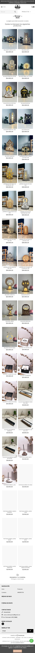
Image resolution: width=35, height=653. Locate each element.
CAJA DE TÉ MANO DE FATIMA (10, 402)
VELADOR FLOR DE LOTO (9, 50)
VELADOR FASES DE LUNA (9, 129)
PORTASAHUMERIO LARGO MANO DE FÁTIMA (25, 567)
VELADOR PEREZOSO (25, 321)
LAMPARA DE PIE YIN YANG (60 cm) (9, 240)
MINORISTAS (21, 592)
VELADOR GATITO (25, 295)
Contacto (4, 592)
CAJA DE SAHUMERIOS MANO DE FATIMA (10, 458)
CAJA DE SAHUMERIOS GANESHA (9, 430)
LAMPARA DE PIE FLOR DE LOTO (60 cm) (25, 157)
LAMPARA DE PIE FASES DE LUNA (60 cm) (25, 240)
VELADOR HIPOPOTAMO (9, 348)
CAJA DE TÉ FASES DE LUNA (9, 374)
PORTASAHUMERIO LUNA (10, 485)
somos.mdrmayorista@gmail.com (12, 614)
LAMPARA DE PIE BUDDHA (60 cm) (9, 212)
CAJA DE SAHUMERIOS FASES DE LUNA (25, 402)
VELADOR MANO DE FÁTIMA (9, 76)
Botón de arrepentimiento (17, 642)
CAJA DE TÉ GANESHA (25, 375)
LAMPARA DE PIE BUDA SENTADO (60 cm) (25, 212)
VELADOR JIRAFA (10, 321)
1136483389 (7, 612)
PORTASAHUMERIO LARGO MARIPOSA (9, 567)
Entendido (17, 651)
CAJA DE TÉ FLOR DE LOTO (25, 347)
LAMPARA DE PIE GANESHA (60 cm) (9, 268)
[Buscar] (15, 12)
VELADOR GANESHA (9, 156)
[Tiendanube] (17, 635)
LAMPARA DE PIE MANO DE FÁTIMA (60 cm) (9, 184)
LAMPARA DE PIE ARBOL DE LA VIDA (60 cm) (25, 268)
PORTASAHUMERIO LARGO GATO (25, 539)
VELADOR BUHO (25, 129)
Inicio (3, 589)
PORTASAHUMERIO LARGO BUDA (9, 539)
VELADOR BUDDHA (25, 103)
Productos (20, 589)
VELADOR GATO (25, 50)
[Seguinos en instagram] (3, 624)
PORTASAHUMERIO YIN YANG (25, 485)
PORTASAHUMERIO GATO (25, 457)
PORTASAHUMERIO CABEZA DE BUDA (9, 512)
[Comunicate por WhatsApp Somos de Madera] (31, 640)
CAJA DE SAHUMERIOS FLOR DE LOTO (25, 430)
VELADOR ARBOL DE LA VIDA (25, 76)
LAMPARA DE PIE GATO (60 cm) (25, 184)
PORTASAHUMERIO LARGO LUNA (25, 512)
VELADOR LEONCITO (9, 295)
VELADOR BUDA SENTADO (9, 103)
